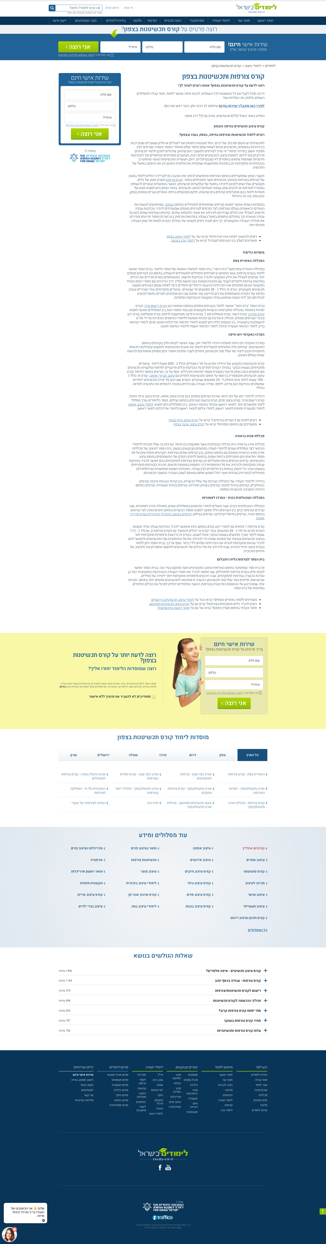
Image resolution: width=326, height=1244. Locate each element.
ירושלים (103, 755)
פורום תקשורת (120, 1085)
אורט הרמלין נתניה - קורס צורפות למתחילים (83, 776)
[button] (163, 971)
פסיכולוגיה (175, 1107)
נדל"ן (160, 1075)
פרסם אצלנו (112, 8)
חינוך (160, 1095)
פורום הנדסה (121, 1100)
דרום (192, 755)
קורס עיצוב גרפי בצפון (183, 420)
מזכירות (141, 1075)
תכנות (159, 1108)
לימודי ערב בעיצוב (183, 240)
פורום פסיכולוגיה (118, 1105)
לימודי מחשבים (141, 1108)
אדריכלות (175, 1097)
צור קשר (88, 1095)
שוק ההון (158, 1080)
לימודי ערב (227, 1110)
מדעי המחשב (176, 1076)
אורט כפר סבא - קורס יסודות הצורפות (139, 776)
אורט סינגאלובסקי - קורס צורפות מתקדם (190, 790)
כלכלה (194, 1085)
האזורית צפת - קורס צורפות (246, 774)
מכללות (263, 1095)
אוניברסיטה (260, 1090)
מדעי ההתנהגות (192, 1092)
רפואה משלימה (141, 1095)
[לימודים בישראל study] (256, 8)
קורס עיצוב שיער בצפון (189, 424)
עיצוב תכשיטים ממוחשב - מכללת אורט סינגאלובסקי (189, 805)
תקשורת (193, 1098)
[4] (170, 116)
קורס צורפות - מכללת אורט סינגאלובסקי (246, 805)
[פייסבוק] (160, 1167)
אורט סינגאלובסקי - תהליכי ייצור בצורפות (136, 790)
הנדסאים (228, 1095)
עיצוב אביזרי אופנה (162, 375)
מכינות (229, 1090)
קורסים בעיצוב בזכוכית (176, 514)
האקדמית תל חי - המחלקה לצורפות (87, 790)
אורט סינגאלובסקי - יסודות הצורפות (247, 790)
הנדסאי (152, 20)
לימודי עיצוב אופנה (140, 404)
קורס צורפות (174, 179)
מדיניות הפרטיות (84, 1100)
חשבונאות (192, 1112)
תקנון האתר (86, 1085)
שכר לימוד (261, 1085)
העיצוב (169, 204)
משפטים (193, 1075)
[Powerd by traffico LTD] (163, 1217)
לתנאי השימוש (86, 55)
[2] (178, 116)
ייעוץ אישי (59, 20)
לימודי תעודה (221, 20)
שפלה (133, 755)
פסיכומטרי (196, 20)
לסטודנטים (87, 1090)
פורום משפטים (120, 1080)
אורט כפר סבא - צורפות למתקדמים (196, 776)
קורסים (229, 1105)
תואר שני (244, 20)
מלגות (137, 20)
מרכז (163, 755)
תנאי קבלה (261, 1080)
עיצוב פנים (175, 1102)
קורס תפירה (256, 314)
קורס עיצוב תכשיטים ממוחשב (169, 604)
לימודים (270, 65)
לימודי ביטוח (156, 1114)
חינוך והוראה (194, 1105)
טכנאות (142, 1088)
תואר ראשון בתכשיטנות (174, 607)
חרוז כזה (152, 803)
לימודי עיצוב (253, 65)
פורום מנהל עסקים (117, 1075)
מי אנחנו (128, 8)
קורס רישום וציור (155, 305)
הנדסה (177, 1083)
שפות (160, 1085)
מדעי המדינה (177, 1090)
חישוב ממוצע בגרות (82, 1080)
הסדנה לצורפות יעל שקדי (88, 803)
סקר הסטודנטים (86, 20)
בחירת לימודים (116, 20)
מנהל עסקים (191, 1080)
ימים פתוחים (260, 1100)
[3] (174, 116)
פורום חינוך (122, 1095)
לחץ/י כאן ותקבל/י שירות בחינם (241, 105)
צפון (222, 755)
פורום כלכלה (121, 1090)
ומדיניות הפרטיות (67, 55)
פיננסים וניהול (159, 1102)
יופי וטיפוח (157, 1090)
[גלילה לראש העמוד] (323, 1233)
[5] (166, 116)
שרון (73, 755)
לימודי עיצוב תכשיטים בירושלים (172, 599)
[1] (182, 116)
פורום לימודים (259, 1110)
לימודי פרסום (142, 1081)
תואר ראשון (265, 20)
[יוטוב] (168, 1167)
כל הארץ (252, 755)
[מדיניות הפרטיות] (323, 1211)
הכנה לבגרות (172, 20)
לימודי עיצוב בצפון (179, 236)
